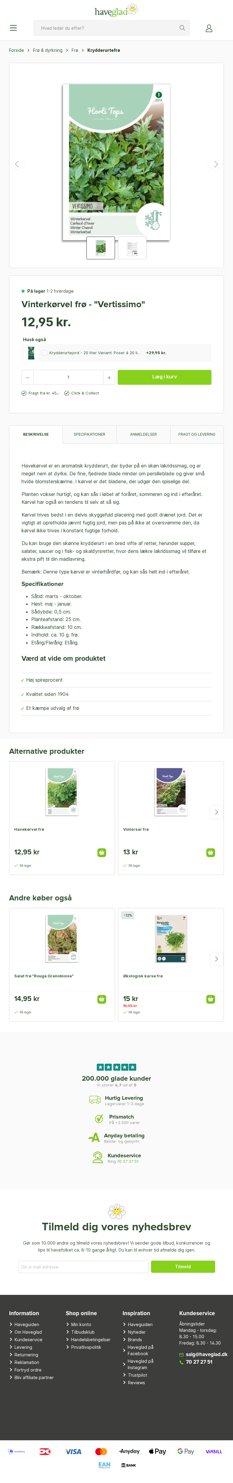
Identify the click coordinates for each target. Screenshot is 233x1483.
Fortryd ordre (28, 1369)
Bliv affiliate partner (34, 1377)
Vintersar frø (136, 829)
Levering (23, 1347)
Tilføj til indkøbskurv (101, 852)
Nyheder (137, 1332)
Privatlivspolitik (86, 1347)
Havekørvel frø (29, 829)
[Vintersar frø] (171, 791)
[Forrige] (17, 162)
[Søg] (183, 27)
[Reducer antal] (28, 377)
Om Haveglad (28, 1332)
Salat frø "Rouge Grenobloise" (44, 975)
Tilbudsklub (83, 1332)
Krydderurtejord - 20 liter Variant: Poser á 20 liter (95, 353)
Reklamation (27, 1362)
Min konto (81, 1324)
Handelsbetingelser (90, 1339)
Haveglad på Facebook (141, 1350)
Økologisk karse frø (143, 975)
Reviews (136, 1382)
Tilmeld (183, 1266)
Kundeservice (28, 1339)
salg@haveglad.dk (207, 1354)
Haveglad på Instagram (141, 1364)
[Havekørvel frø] (62, 791)
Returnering (26, 1354)
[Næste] (215, 162)
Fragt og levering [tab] (196, 434)
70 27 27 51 (128, 1161)
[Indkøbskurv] (220, 25)
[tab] (35, 434)
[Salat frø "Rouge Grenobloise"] (62, 938)
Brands (135, 1339)
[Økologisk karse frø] (171, 938)
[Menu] (15, 28)
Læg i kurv (164, 377)
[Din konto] (209, 28)
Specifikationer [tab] (89, 434)
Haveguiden (27, 1324)
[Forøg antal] (109, 377)
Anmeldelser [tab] (143, 434)
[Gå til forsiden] (116, 10)
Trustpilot (137, 1375)
